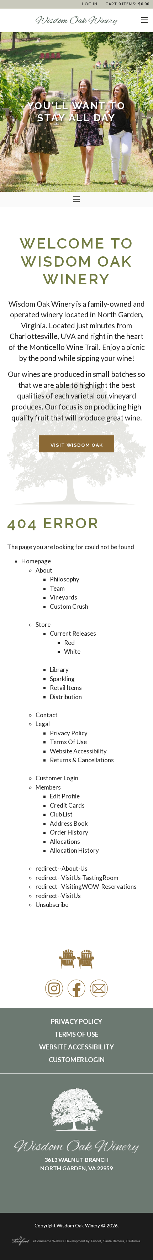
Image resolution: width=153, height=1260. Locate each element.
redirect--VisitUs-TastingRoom (77, 877)
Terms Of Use (68, 742)
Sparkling (62, 678)
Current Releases (73, 633)
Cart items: (127, 3)
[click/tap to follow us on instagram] (54, 996)
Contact (47, 715)
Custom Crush (69, 606)
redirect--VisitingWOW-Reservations (86, 886)
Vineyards (63, 597)
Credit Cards (67, 805)
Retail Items (66, 687)
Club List (61, 814)
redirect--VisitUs (58, 895)
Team (57, 588)
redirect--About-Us (62, 868)
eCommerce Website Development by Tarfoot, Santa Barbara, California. (87, 1241)
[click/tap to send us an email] (99, 996)
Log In (89, 3)
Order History (69, 832)
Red (69, 642)
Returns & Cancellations (82, 760)
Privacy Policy (69, 733)
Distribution (66, 697)
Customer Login (57, 778)
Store (43, 624)
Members (48, 787)
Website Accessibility (78, 751)
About (44, 570)
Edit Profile (65, 796)
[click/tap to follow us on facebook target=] (76, 996)
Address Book (69, 823)
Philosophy (64, 579)
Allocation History (74, 850)
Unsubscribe (52, 904)
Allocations (65, 841)
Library (59, 669)
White (72, 651)
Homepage (36, 561)
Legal (43, 723)
